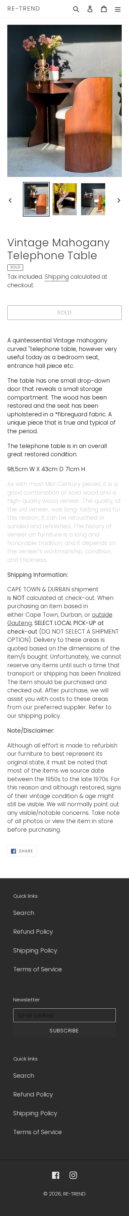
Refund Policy (33, 931)
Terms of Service (37, 969)
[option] (36, 199)
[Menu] (118, 8)
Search (23, 913)
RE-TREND (23, 8)
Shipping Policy (35, 950)
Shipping (57, 277)
